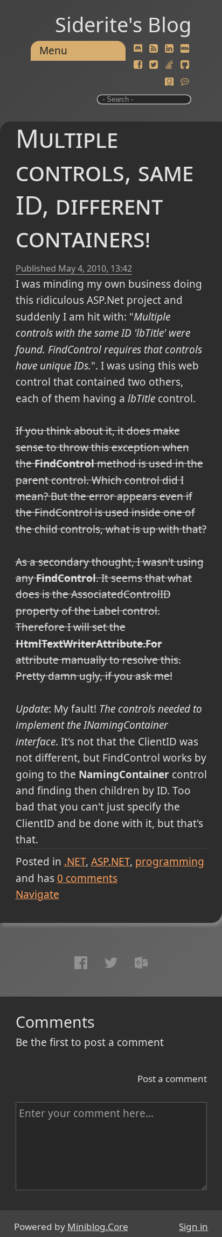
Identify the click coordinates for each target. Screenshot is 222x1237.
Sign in (193, 1226)
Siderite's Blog (123, 24)
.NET (75, 862)
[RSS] (153, 48)
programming (169, 862)
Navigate (37, 894)
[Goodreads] (169, 81)
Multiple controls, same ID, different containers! (104, 187)
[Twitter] (153, 65)
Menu (53, 51)
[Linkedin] (169, 48)
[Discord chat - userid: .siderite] (138, 49)
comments (87, 878)
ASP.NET (110, 862)
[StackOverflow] (169, 65)
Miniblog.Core (97, 1226)
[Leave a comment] (184, 81)
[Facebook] (137, 65)
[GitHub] (184, 65)
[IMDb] (184, 48)
